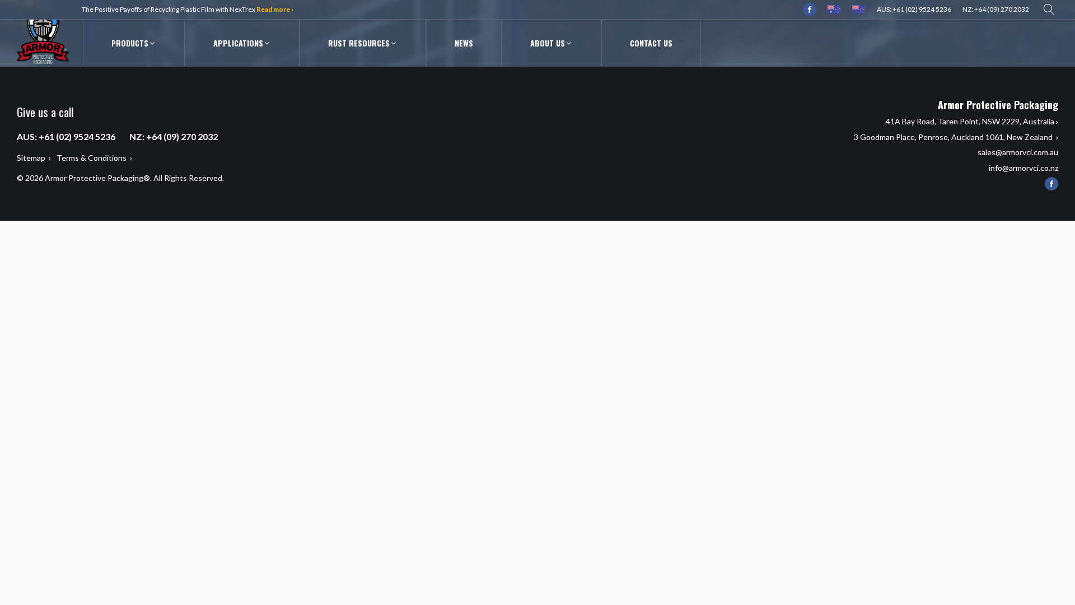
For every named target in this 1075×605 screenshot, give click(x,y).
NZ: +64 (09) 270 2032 (995, 9)
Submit (672, 143)
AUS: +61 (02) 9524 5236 (914, 9)
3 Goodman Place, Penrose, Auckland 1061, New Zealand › (956, 137)
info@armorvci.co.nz (1023, 168)
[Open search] (1049, 9)
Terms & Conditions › (94, 157)
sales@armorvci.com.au (1018, 152)
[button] (134, 43)
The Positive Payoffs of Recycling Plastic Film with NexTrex (187, 9)
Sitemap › (34, 157)
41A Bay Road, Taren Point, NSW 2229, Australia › (972, 121)
